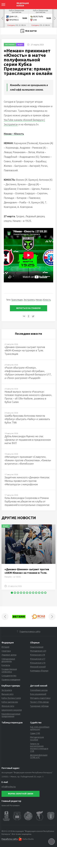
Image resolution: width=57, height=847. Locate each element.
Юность (47, 300)
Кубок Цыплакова (10, 702)
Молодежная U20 (38, 651)
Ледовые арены (9, 655)
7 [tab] (30, 593)
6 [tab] (27, 593)
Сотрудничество (9, 676)
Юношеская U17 (37, 659)
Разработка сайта (10, 839)
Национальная (36, 647)
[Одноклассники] (29, 316)
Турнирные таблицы (39, 706)
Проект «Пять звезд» (39, 702)
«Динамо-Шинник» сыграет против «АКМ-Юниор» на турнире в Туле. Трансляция (27, 572)
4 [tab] (21, 593)
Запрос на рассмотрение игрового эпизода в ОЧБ (39, 747)
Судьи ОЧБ (35, 733)
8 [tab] (33, 593)
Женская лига (8, 706)
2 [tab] (15, 593)
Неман (39, 300)
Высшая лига (7, 694)
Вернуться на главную (28, 308)
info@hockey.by (9, 786)
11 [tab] (42, 593)
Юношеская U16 (37, 663)
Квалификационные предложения (11, 715)
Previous (2, 18)
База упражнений (38, 694)
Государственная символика (9, 670)
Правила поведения (11, 679)
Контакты (6, 665)
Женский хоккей (38, 667)
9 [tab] (36, 593)
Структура (6, 651)
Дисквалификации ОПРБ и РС (38, 756)
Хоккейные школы (39, 690)
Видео (20, 44)
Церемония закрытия (12, 710)
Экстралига (9, 44)
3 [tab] (18, 593)
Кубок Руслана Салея (11, 698)
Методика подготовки (40, 698)
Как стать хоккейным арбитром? (39, 728)
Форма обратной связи (20, 794)
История (5, 647)
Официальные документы (8, 660)
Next (54, 18)
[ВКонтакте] (24, 316)
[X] (33, 316)
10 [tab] (39, 593)
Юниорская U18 (37, 655)
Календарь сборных (39, 671)
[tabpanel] (28, 558)
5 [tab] (24, 593)
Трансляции (17, 300)
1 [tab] (12, 593)
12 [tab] (45, 593)
